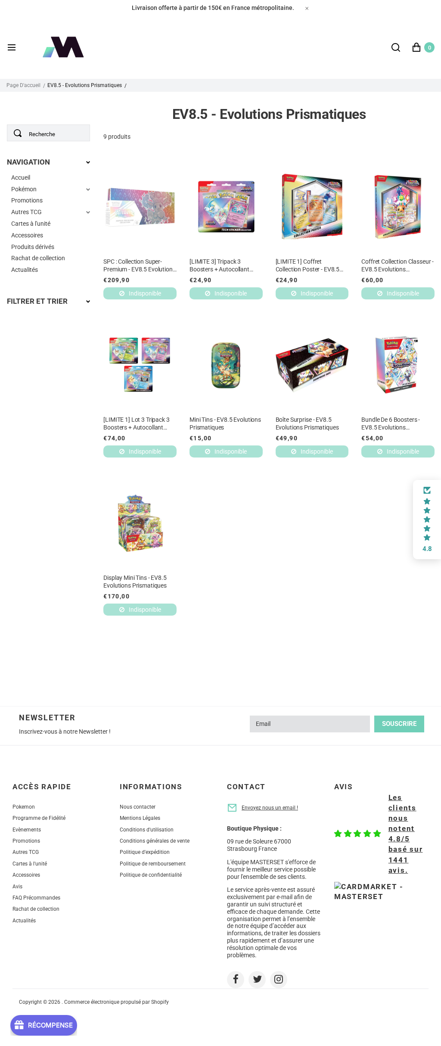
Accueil (20, 177)
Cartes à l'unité (30, 223)
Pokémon (24, 189)
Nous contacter (137, 807)
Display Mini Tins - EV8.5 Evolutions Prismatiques (135, 581)
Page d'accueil (23, 85)
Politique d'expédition (145, 852)
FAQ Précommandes (36, 898)
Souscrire (399, 724)
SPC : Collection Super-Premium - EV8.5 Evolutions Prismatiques (139, 265)
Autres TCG (26, 212)
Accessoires (27, 235)
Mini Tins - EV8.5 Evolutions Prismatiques (225, 423)
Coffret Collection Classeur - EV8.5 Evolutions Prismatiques (397, 265)
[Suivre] (235, 979)
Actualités (24, 269)
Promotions (27, 200)
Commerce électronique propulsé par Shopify (116, 1002)
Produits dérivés (32, 246)
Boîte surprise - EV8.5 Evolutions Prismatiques (307, 423)
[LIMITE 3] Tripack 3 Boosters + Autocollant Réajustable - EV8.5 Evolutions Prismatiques (221, 265)
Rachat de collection (38, 258)
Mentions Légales (140, 818)
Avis (17, 887)
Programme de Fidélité (38, 818)
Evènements (26, 830)
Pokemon (23, 807)
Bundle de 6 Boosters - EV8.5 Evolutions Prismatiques (390, 423)
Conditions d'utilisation (147, 830)
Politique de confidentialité (151, 875)
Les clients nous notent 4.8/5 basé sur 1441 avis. (405, 834)
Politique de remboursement (153, 864)
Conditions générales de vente (154, 841)
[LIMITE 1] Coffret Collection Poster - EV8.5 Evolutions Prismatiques (308, 265)
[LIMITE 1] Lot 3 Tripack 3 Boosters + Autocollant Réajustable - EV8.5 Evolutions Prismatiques (136, 423)
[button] (427, 519)
